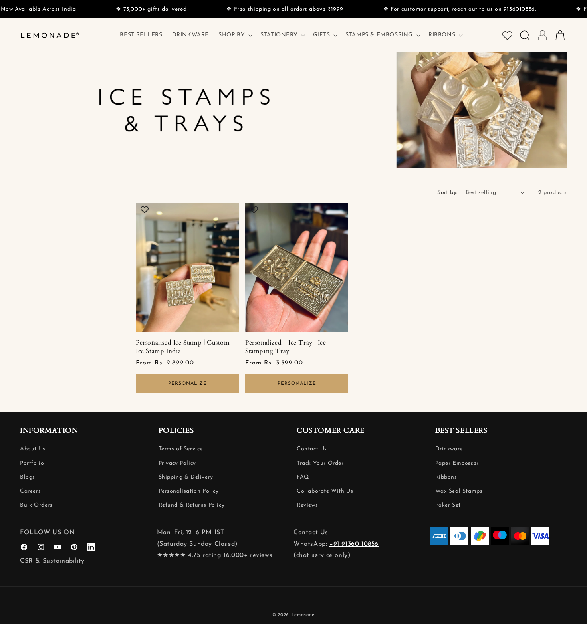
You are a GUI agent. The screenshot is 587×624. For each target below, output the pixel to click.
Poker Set (448, 506)
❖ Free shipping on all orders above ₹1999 (270, 9)
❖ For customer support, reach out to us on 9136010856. (445, 9)
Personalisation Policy (189, 491)
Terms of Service (181, 449)
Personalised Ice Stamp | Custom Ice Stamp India (183, 347)
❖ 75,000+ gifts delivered (136, 9)
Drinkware (449, 449)
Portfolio (32, 463)
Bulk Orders (36, 506)
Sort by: (447, 193)
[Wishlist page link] (507, 35)
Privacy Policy (177, 463)
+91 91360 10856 (354, 544)
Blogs (27, 477)
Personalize (187, 383)
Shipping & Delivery (186, 477)
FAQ (303, 477)
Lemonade (303, 615)
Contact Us (312, 449)
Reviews (307, 506)
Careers (30, 491)
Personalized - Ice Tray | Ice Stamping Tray (285, 347)
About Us (33, 449)
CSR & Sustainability (52, 561)
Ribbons (446, 477)
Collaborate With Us (325, 491)
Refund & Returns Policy (192, 506)
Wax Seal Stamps (459, 491)
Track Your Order (320, 463)
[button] (235, 35)
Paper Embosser (457, 463)
